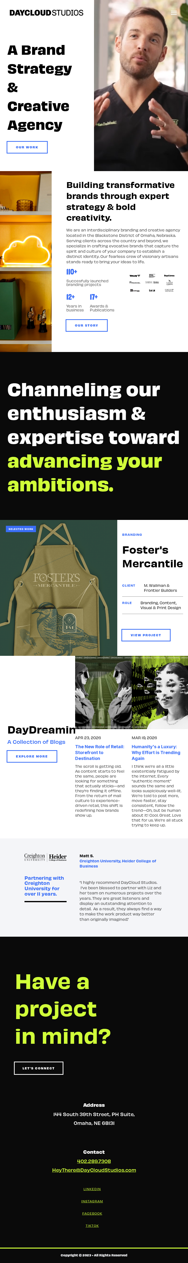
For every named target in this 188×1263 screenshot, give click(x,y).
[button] (173, 12)
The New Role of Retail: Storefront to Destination (99, 752)
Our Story (86, 325)
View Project (146, 635)
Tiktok (92, 1225)
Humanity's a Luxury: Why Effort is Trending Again (156, 752)
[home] (46, 13)
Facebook (92, 1213)
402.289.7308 (94, 1161)
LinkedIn (92, 1189)
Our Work (27, 147)
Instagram (92, 1201)
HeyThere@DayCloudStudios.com (94, 1170)
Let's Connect (39, 1068)
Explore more (32, 756)
